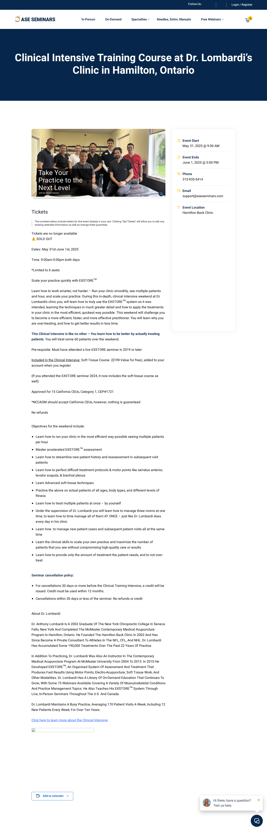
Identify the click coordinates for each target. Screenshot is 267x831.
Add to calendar (53, 796)
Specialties (139, 19)
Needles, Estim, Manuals (174, 19)
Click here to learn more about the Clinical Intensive (69, 720)
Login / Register (242, 4)
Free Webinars (211, 19)
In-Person (88, 19)
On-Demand (113, 19)
